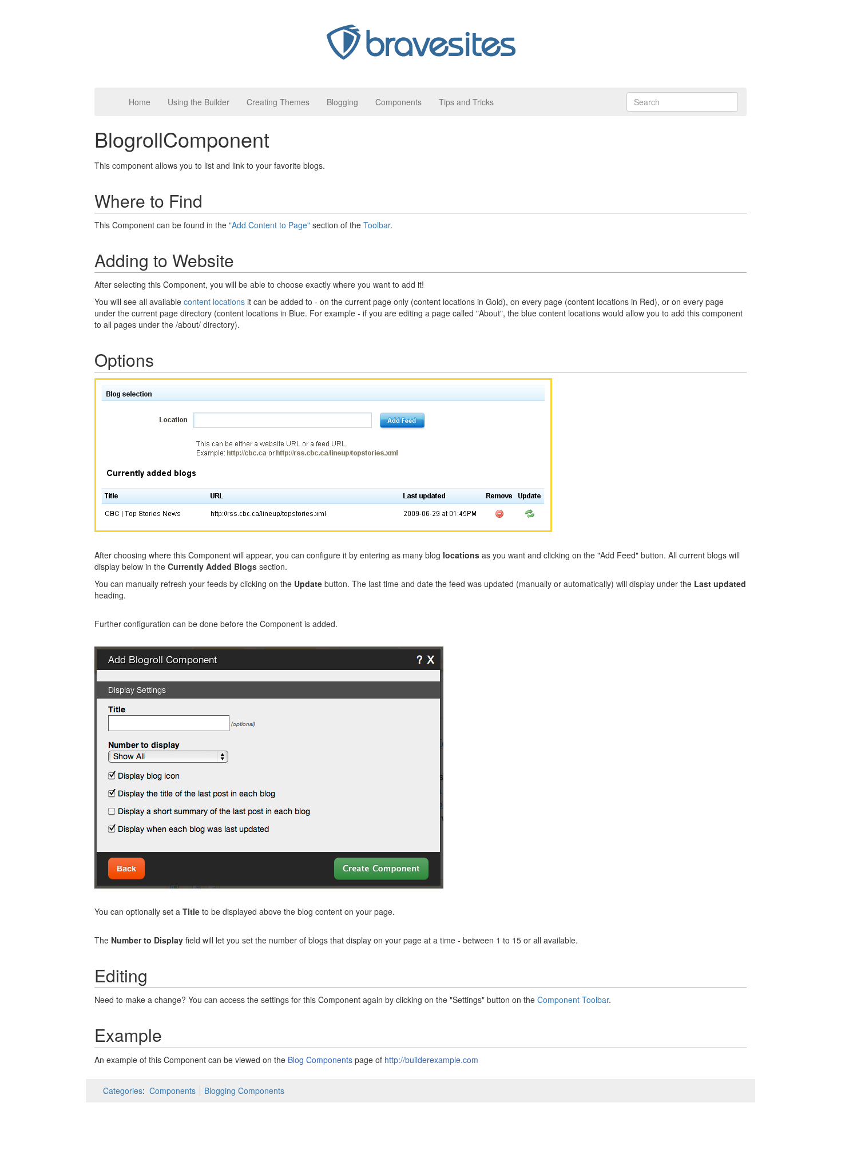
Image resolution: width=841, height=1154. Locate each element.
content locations (214, 301)
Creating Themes (278, 102)
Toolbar (376, 225)
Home (139, 102)
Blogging (342, 102)
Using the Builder (198, 102)
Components (398, 102)
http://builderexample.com (431, 1059)
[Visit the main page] (420, 42)
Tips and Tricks (466, 102)
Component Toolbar (573, 999)
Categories (122, 1090)
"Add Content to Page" (269, 225)
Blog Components (320, 1059)
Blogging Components (244, 1090)
